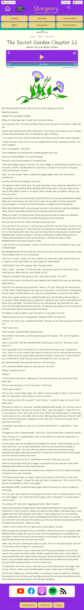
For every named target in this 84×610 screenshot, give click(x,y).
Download (10, 67)
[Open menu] (77, 7)
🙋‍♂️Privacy (78, 2)
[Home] (7, 8)
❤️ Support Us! (8, 2)
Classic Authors (69, 18)
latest (40, 36)
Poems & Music (69, 25)
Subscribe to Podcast (70, 67)
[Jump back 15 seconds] (8, 52)
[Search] (69, 7)
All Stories (50, 36)
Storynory (45, 8)
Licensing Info (28, 605)
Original (14, 18)
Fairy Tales (42, 18)
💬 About (66, 2)
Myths (14, 25)
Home (32, 36)
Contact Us (45, 605)
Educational (42, 25)
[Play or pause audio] (42, 57)
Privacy (58, 605)
